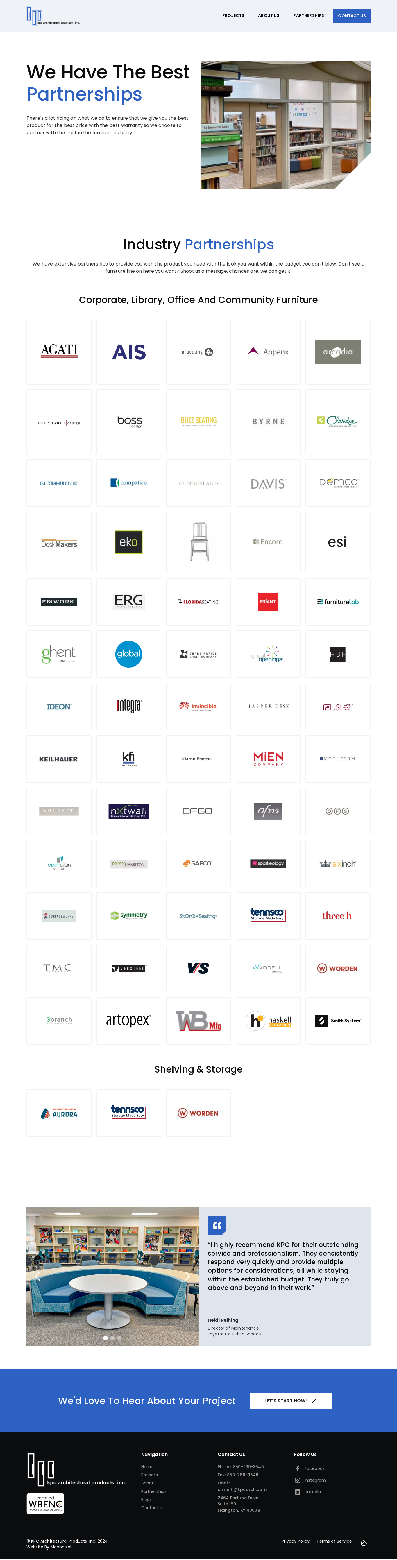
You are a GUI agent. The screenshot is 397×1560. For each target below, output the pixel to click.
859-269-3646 (248, 1467)
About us (268, 15)
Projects (233, 15)
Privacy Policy (296, 1541)
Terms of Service (334, 1541)
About (147, 1483)
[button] (38, 1276)
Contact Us (352, 16)
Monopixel (61, 1547)
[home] (53, 16)
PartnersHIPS (308, 15)
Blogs (146, 1499)
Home (147, 1467)
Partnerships (154, 1491)
